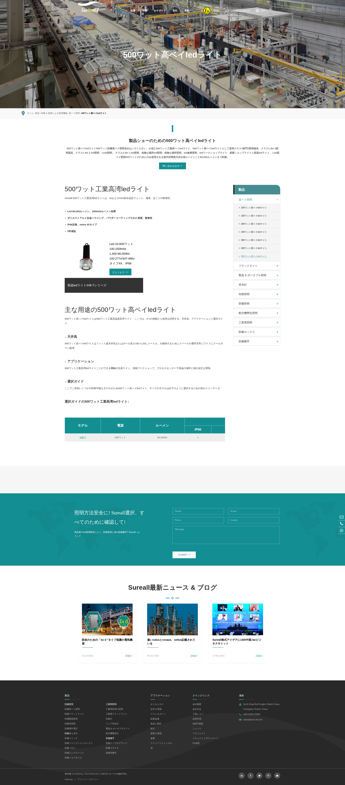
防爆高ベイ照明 (72, 709)
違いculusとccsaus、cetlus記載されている (171, 641)
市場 (144, 10)
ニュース (197, 728)
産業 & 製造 (156, 733)
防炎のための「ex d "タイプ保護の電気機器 (107, 641)
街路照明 (244, 294)
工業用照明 (245, 322)
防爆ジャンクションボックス (79, 743)
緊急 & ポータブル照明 (252, 275)
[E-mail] (341, 517)
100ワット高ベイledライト (254, 208)
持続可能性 (198, 724)
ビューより (120, 272)
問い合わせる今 (172, 166)
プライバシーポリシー (88, 779)
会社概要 (197, 704)
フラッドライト (248, 265)
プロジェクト (199, 733)
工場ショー (198, 714)
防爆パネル (70, 748)
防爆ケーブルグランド (116, 743)
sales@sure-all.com (240, 11)
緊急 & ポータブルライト (118, 728)
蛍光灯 (243, 284)
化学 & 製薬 (156, 709)
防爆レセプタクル (73, 758)
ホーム (30, 113)
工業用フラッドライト (116, 714)
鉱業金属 (155, 719)
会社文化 (197, 709)
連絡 (186, 10)
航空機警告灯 (112, 733)
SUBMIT (184, 554)
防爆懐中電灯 (71, 728)
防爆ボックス (247, 331)
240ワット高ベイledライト (254, 232)
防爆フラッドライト (74, 714)
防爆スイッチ (71, 738)
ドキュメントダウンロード (205, 738)
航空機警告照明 (248, 313)
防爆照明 (244, 303)
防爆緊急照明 (71, 719)
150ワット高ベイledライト (254, 216)
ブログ (215, 10)
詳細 (129, 655)
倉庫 (153, 738)
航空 (153, 728)
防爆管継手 (111, 753)
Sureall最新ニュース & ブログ (172, 587)
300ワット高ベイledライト (254, 240)
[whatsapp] (341, 530)
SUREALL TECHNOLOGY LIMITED (91, 774)
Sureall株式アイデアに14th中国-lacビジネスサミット (236, 641)
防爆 (133, 10)
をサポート (160, 10)
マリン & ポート (158, 714)
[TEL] (341, 523)
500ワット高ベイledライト (93, 113)
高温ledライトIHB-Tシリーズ (86, 285)
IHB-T (83, 437)
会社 (175, 10)
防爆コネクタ (112, 748)
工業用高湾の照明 (114, 709)
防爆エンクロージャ (74, 753)
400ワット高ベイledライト (254, 248)
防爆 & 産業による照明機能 (54, 113)
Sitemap (69, 779)
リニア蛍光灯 (112, 724)
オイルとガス (157, 704)
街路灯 (109, 719)
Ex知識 (196, 743)
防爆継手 (244, 341)
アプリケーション (160, 695)
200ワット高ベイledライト (254, 224)
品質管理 (197, 719)
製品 (121, 10)
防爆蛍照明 (70, 724)
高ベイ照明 (74, 113)
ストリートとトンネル (161, 743)
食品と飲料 (156, 724)
